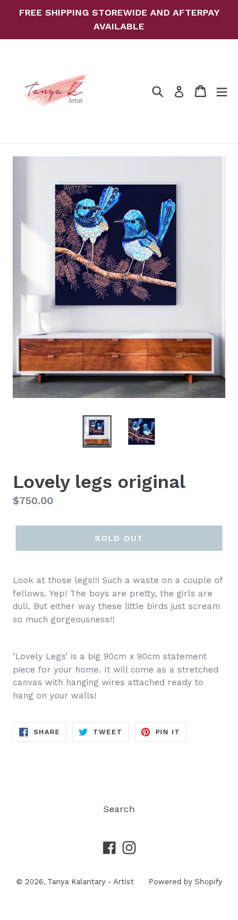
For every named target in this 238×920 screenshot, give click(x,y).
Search (119, 808)
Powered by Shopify (185, 881)
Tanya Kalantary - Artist (90, 881)
